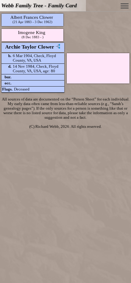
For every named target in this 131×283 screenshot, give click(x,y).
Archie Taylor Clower (29, 47)
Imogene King (31, 32)
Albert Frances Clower (31, 17)
